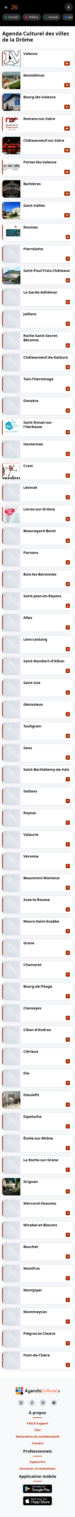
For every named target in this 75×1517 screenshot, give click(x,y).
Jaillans (29, 313)
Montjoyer (32, 1290)
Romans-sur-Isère (39, 118)
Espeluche (32, 1116)
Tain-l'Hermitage (38, 379)
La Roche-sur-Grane (40, 1159)
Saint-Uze (31, 682)
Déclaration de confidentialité (37, 1437)
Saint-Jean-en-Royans (42, 595)
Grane (28, 943)
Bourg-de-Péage (37, 986)
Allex (27, 617)
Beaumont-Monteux (41, 877)
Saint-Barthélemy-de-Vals (46, 769)
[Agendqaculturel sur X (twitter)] (21, 1403)
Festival (53, 17)
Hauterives (33, 444)
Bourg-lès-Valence (39, 97)
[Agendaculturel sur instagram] (43, 1403)
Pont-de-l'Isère (36, 1355)
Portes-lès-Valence (40, 162)
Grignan (30, 1181)
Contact (37, 1443)
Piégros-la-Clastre (39, 1333)
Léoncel (30, 487)
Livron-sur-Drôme (39, 509)
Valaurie (30, 834)
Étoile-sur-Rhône (38, 1138)
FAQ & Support (37, 1423)
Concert (13, 17)
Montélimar (34, 75)
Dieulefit (31, 1094)
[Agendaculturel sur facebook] (32, 1403)
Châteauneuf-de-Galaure (45, 357)
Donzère (30, 400)
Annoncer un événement (37, 1469)
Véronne (31, 856)
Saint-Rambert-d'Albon (43, 661)
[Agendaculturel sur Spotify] (54, 1403)
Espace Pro (37, 1462)
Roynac (29, 812)
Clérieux (30, 1051)
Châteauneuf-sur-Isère (43, 140)
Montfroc (31, 1268)
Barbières (32, 183)
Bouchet (30, 1246)
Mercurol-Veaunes (39, 1203)
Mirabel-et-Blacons (40, 1225)
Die (26, 1073)
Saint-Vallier (34, 205)
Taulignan (32, 726)
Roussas (30, 227)
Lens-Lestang (35, 639)
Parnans (30, 552)
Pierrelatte (33, 248)
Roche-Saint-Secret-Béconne (40, 337)
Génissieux (33, 704)
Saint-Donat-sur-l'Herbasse (38, 424)
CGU (37, 1430)
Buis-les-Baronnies (39, 574)
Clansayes (32, 1008)
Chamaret (32, 964)
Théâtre (33, 17)
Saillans (30, 791)
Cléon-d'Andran (37, 1029)
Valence (30, 53)
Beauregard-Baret (39, 530)
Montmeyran (35, 1311)
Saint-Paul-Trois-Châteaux (46, 270)
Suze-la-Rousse (36, 899)
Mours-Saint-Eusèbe (41, 921)
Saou (27, 747)
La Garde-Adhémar (40, 292)
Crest (28, 465)
